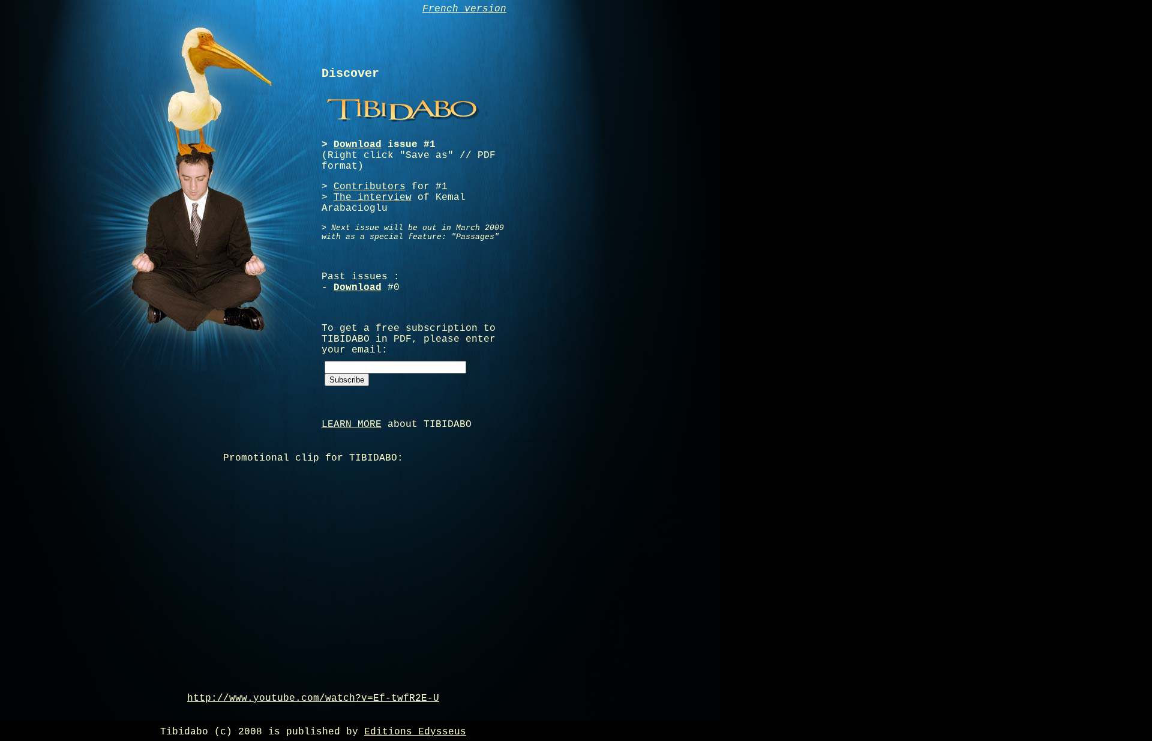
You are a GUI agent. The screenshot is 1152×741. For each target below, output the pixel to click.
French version (464, 9)
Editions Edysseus (415, 732)
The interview (373, 197)
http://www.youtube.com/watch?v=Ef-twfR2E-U (313, 698)
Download (358, 144)
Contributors (370, 186)
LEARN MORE (352, 424)
